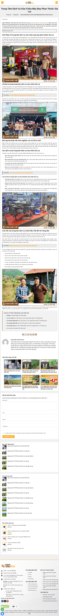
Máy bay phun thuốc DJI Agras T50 (50, 579)
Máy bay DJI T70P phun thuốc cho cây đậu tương (20, 466)
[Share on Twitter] (28, 334)
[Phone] (2, 609)
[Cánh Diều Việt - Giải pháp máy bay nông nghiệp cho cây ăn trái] (30, 2)
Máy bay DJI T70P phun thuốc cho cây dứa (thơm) (20, 456)
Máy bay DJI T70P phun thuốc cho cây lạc (19, 508)
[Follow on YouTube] (7, 601)
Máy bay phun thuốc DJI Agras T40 (50, 583)
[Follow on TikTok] (5, 601)
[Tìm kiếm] (56, 2)
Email (4, 419)
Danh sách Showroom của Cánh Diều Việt (18, 446)
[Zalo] (2, 613)
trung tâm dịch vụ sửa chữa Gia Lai (39, 22)
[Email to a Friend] (31, 334)
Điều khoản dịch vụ (32, 590)
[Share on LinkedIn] (36, 334)
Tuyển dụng (30, 578)
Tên (4, 412)
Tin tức (29, 574)
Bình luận (5, 400)
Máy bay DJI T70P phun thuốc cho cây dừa (19, 451)
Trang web (5, 426)
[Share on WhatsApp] (23, 334)
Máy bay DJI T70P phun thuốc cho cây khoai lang (20, 503)
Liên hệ (29, 576)
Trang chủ (8, 14)
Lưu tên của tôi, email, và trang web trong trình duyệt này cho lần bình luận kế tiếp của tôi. (25, 433)
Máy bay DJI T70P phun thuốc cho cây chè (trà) (20, 513)
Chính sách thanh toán (33, 586)
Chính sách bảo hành (32, 588)
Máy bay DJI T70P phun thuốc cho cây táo (19, 461)
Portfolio (30, 572)
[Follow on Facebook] (2, 601)
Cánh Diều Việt (6, 239)
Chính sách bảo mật (32, 584)
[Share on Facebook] (25, 334)
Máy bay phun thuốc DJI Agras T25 (50, 581)
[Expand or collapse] (55, 31)
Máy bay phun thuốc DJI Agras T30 (50, 589)
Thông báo (16, 14)
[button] (2, 2)
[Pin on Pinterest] (33, 334)
